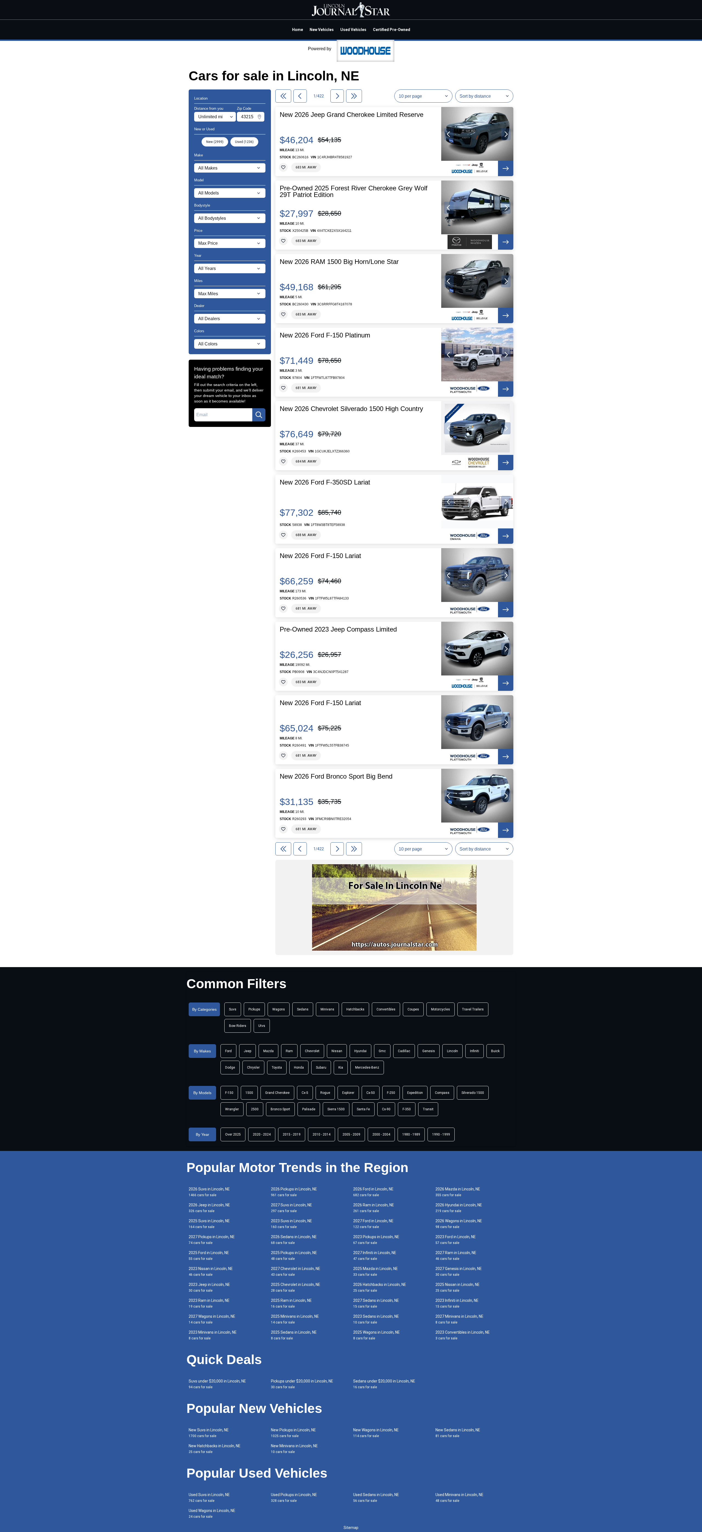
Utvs (261, 1026)
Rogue (325, 1093)
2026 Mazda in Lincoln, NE (457, 1192)
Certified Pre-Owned (391, 29)
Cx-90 (386, 1109)
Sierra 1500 (336, 1109)
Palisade (308, 1109)
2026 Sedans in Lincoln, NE (294, 1240)
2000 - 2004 (381, 1134)
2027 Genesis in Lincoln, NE (458, 1271)
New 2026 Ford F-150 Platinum (325, 335)
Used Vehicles (353, 29)
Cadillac (404, 1051)
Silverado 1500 (473, 1093)
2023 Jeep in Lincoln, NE (209, 1287)
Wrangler (232, 1109)
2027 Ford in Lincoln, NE (373, 1224)
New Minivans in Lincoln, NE (294, 1449)
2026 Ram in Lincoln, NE (373, 1208)
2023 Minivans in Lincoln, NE (213, 1335)
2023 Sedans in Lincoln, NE (376, 1319)
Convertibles (386, 1009)
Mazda (268, 1051)
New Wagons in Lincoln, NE (376, 1433)
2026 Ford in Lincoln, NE (373, 1192)
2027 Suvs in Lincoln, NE (291, 1208)
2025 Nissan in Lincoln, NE (457, 1287)
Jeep (247, 1051)
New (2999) (214, 142)
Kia (340, 1067)
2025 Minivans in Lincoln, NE (295, 1319)
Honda (299, 1067)
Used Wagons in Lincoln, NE (212, 1513)
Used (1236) (244, 142)
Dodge (230, 1067)
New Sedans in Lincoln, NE (457, 1433)
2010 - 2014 (321, 1134)
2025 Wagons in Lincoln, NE (376, 1335)
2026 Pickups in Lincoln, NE (294, 1192)
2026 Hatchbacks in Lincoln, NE (379, 1287)
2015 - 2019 (292, 1134)
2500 (255, 1109)
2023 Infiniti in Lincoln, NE (457, 1303)
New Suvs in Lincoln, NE (209, 1433)
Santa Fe (363, 1109)
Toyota (277, 1067)
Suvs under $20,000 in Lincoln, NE (217, 1384)
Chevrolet (312, 1051)
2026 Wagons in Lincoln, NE (458, 1224)
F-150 (229, 1093)
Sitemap (351, 1527)
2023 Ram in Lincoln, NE (209, 1303)
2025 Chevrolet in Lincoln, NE (295, 1287)
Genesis (428, 1051)
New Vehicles (322, 29)
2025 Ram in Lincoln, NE (291, 1303)
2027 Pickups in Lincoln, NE (212, 1240)
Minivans (327, 1009)
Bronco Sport (280, 1109)
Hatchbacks (355, 1009)
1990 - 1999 (441, 1134)
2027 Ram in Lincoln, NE (455, 1256)
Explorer (348, 1093)
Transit (428, 1109)
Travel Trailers (473, 1009)
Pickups (254, 1009)
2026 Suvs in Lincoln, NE (209, 1192)
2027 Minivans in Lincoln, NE (459, 1319)
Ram (289, 1051)
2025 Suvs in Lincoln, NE (209, 1224)
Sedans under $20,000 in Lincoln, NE (384, 1384)
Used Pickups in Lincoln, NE (294, 1497)
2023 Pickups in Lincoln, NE (376, 1240)
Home (297, 29)
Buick (495, 1051)
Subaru (321, 1067)
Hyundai (360, 1051)
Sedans (302, 1009)
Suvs (232, 1009)
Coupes (413, 1009)
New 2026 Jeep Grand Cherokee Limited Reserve (351, 114)
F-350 (407, 1109)
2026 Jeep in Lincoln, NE (209, 1208)
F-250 (391, 1093)
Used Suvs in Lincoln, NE (209, 1497)
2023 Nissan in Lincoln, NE (211, 1271)
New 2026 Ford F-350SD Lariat (325, 482)
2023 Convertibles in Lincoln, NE (462, 1335)
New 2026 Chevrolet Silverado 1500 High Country (351, 408)
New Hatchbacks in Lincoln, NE (214, 1449)
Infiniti (474, 1051)
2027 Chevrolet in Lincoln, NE (295, 1271)
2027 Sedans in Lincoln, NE (376, 1303)
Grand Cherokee (277, 1093)
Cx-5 (305, 1093)
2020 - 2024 (262, 1134)
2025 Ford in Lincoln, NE (209, 1256)
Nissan (337, 1051)
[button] (449, 134)
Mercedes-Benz (367, 1067)
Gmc (382, 1051)
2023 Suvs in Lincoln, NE (291, 1224)
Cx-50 (370, 1093)
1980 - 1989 (411, 1134)
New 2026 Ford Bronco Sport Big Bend (336, 776)
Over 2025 (233, 1134)
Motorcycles (440, 1009)
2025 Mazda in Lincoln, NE (375, 1271)
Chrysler (253, 1067)
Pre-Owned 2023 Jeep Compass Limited (338, 629)
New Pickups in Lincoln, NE (293, 1433)
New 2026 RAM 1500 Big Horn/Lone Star (339, 261)
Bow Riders (237, 1026)
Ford (228, 1051)
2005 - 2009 (351, 1134)
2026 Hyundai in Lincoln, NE (458, 1208)
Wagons (278, 1009)
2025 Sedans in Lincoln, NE (294, 1335)
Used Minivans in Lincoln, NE (459, 1497)
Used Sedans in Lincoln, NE (376, 1497)
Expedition (415, 1093)
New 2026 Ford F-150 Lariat (320, 556)
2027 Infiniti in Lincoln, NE (374, 1256)
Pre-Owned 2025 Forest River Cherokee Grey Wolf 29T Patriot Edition (354, 191)
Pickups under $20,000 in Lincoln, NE (302, 1384)
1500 (249, 1093)
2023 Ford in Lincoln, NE (455, 1240)
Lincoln (452, 1051)
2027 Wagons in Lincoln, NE (212, 1319)
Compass (442, 1093)
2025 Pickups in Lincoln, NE (294, 1256)
